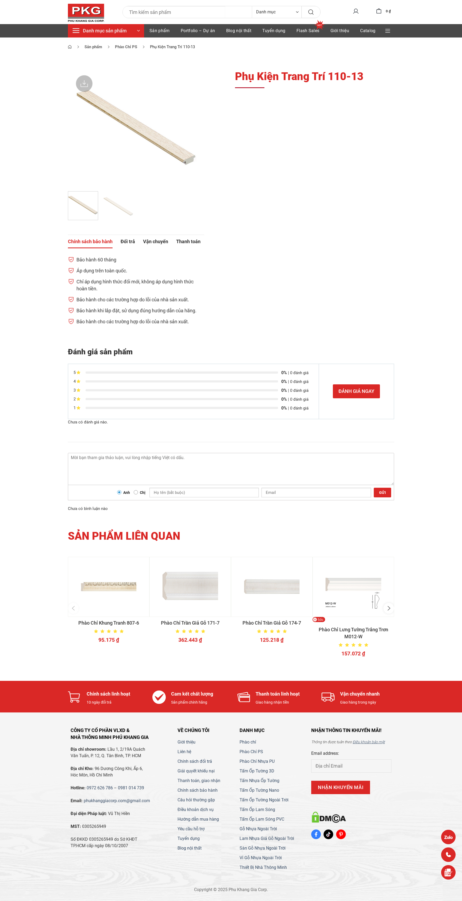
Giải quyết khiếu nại (196, 771)
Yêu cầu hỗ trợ (191, 828)
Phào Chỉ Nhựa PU (257, 761)
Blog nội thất (238, 30)
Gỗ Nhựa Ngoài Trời (258, 828)
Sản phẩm (159, 30)
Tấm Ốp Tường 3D (257, 771)
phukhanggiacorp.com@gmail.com (117, 800)
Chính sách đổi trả (195, 761)
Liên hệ (184, 751)
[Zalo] (448, 837)
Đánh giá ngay (356, 391)
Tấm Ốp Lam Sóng (257, 809)
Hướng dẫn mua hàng (198, 819)
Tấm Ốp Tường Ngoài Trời (264, 799)
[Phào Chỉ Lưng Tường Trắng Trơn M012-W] (353, 587)
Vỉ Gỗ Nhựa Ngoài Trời (261, 857)
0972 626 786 (100, 787)
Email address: (325, 753)
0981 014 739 (131, 787)
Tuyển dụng (273, 30)
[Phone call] (448, 854)
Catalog (367, 30)
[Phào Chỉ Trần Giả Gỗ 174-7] (272, 587)
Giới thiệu (339, 30)
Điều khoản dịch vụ (196, 809)
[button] (73, 608)
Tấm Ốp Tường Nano (259, 790)
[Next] (195, 127)
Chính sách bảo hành (198, 790)
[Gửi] (311, 12)
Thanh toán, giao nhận (199, 780)
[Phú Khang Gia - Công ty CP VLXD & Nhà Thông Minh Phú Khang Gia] (86, 13)
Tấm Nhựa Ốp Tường (259, 780)
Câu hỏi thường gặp (196, 799)
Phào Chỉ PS (251, 751)
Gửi (382, 492)
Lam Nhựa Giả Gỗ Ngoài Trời (267, 838)
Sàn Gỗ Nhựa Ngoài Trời (263, 848)
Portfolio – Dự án (198, 30)
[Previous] (77, 127)
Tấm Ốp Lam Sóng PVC (262, 819)
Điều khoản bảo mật (369, 742)
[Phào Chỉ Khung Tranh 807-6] (109, 587)
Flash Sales (308, 30)
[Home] (70, 47)
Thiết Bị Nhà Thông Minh (263, 867)
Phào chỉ (248, 742)
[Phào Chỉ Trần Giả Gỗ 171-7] (190, 587)
